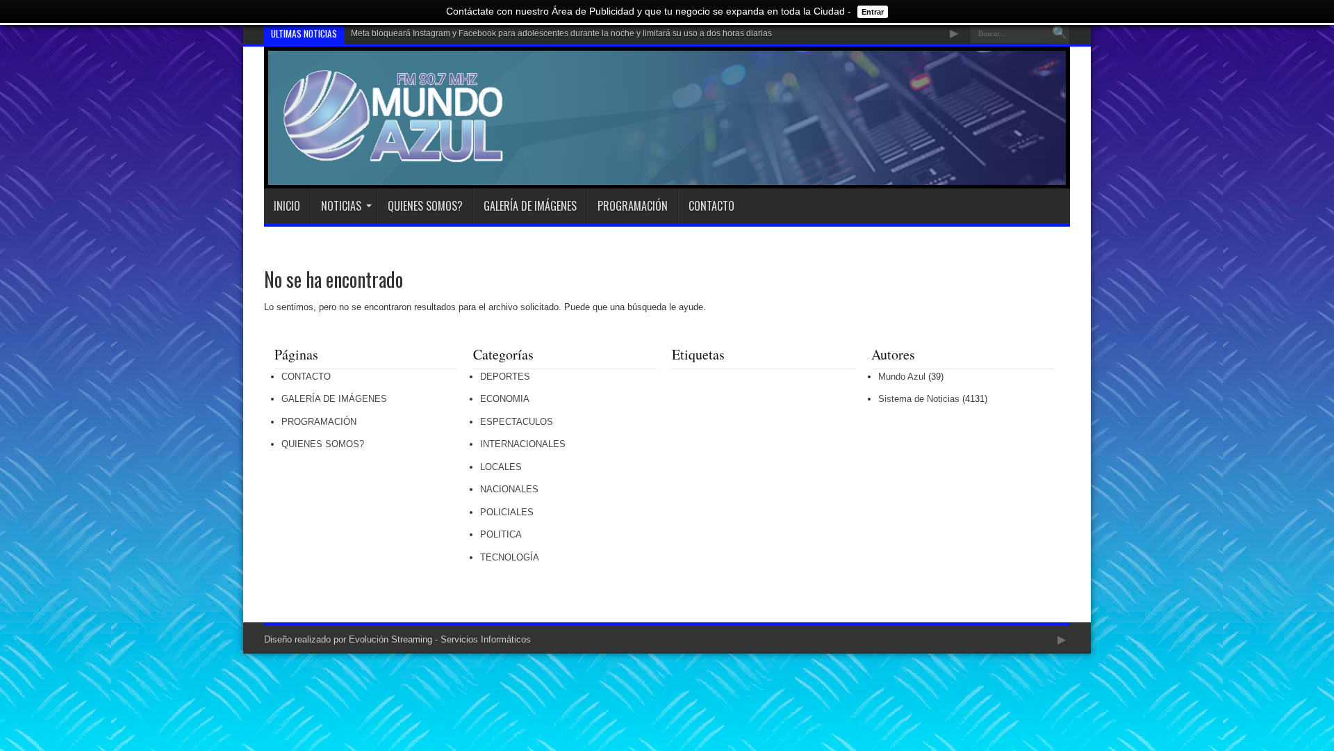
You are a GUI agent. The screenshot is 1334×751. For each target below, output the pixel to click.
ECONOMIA (504, 399)
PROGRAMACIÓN (633, 205)
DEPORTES (505, 376)
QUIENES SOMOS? (425, 205)
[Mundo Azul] (395, 153)
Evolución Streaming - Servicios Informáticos (440, 639)
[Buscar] (1059, 33)
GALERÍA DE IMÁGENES (530, 205)
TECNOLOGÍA (509, 557)
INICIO (287, 205)
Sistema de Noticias (919, 399)
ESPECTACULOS (516, 422)
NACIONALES (509, 489)
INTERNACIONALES (523, 444)
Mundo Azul (901, 376)
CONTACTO (711, 205)
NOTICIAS (341, 205)
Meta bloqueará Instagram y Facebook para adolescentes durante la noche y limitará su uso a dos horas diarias (561, 33)
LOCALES (501, 467)
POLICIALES (507, 512)
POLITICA (501, 534)
